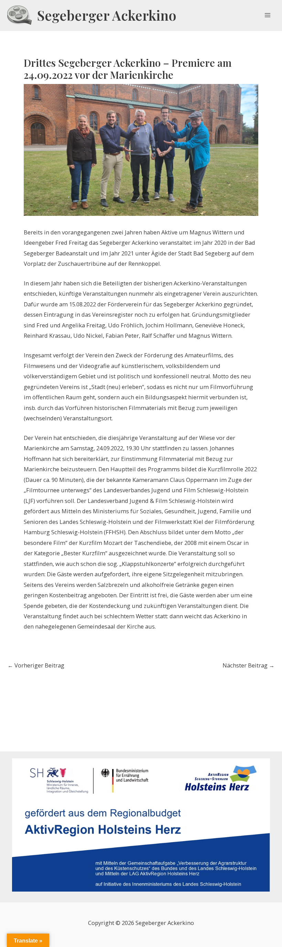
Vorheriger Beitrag (36, 665)
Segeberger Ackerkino (106, 15)
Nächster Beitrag (248, 665)
